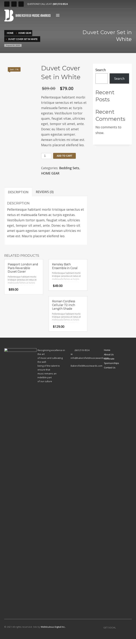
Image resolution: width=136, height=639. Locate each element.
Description (18, 192)
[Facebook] (14, 4)
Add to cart (64, 155)
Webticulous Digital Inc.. (53, 626)
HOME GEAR (50, 173)
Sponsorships (111, 363)
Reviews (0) (44, 192)
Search (100, 70)
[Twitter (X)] (21, 4)
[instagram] (7, 4)
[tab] (18, 192)
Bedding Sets (69, 168)
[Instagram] (118, 627)
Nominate (109, 358)
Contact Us (109, 367)
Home (107, 350)
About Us (109, 354)
